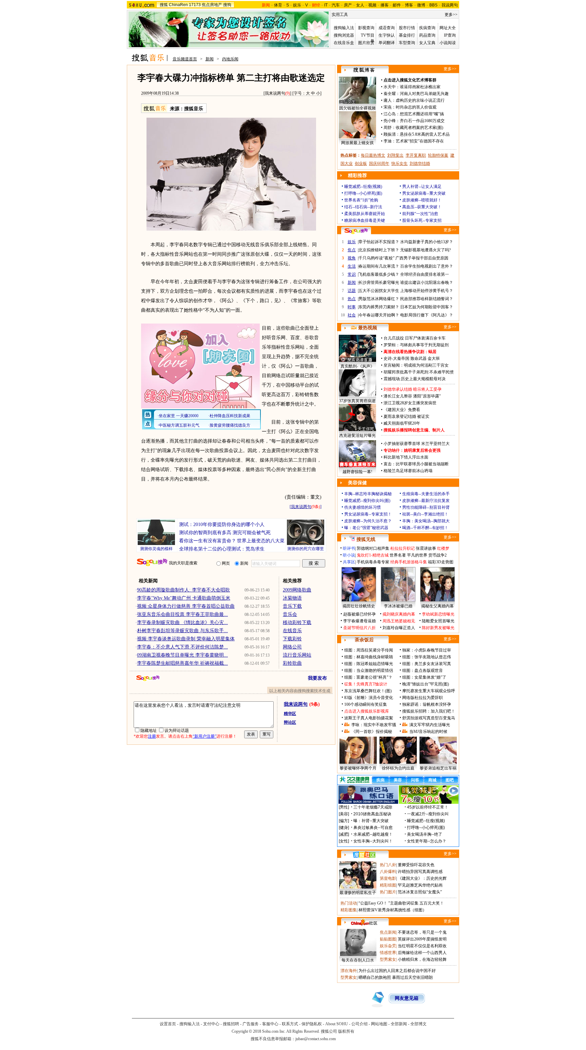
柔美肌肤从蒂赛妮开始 (364, 213)
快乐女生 (399, 163)
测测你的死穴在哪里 (305, 548)
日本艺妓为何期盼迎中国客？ (426, 307)
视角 (352, 258)
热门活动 (348, 903)
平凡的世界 (417, 555)
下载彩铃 (292, 638)
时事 (352, 307)
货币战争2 (437, 555)
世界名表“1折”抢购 (361, 200)
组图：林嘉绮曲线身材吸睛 (368, 657)
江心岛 (390, 114)
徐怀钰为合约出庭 (398, 768)
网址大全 (448, 27)
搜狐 (164, 4)
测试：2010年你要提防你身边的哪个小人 (222, 524)
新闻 (210, 59)
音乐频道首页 (185, 59)
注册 (152, 736)
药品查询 (427, 35)
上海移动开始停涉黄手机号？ (426, 290)
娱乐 (297, 5)
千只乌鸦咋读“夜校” (376, 258)
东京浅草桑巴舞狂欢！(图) (368, 690)
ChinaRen (178, 4)
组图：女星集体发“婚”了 (424, 677)
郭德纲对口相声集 (373, 548)
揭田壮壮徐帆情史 (359, 606)
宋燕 (388, 107)
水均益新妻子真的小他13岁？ (426, 241)
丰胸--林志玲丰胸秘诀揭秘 (368, 493)
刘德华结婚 (420, 163)
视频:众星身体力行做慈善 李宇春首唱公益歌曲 (186, 606)
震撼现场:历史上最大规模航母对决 (415, 378)
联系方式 (290, 1024)
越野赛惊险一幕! (357, 471)
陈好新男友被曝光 (438, 627)
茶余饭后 (364, 639)
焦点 (352, 250)
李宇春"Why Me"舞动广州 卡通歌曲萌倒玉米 (183, 598)
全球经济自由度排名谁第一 (424, 274)
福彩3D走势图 (440, 562)
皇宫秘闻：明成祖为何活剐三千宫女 (416, 365)
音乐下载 (292, 606)
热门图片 (388, 892)
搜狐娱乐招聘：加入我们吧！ (428, 711)
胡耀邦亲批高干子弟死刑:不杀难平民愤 (419, 372)
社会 (352, 315)
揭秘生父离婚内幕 (437, 606)
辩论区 (290, 722)
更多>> (451, 14)
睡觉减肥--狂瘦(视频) (363, 186)
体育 (278, 5)
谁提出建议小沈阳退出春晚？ (426, 282)
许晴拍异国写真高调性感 (420, 871)
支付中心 (211, 1024)
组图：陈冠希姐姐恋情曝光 (368, 663)
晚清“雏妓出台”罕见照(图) (425, 684)
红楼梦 (443, 548)
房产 (348, 5)
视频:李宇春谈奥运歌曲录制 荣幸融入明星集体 (186, 638)
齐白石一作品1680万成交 (422, 120)
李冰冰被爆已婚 (398, 606)
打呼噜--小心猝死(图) (363, 193)
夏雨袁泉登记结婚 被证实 (406, 416)
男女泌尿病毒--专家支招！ (368, 514)
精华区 (290, 713)
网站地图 (379, 1024)
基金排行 (407, 35)
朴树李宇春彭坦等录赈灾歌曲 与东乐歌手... (182, 630)
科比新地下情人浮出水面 (406, 457)
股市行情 (407, 27)
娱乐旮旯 (388, 946)
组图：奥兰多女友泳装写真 (426, 663)
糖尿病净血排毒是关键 (364, 220)
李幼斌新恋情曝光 (438, 614)
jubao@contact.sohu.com (315, 1038)
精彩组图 (388, 885)
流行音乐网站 (297, 655)
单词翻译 (386, 42)
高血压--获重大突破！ (422, 207)
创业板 (361, 163)
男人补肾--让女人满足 (422, 186)
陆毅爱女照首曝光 (438, 621)
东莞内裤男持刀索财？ (378, 307)
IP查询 (450, 35)
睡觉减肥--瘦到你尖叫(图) (367, 500)
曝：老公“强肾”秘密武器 (366, 527)
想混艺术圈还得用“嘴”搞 (422, 114)
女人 (360, 5)
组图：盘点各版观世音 (422, 670)
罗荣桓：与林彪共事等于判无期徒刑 (416, 345)
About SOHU (336, 1024)
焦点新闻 (388, 932)
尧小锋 (390, 120)
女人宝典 (427, 42)
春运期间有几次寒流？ (378, 266)
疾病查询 (427, 27)
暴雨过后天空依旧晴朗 (412, 977)
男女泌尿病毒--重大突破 (424, 193)
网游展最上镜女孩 (357, 142)
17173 (195, 4)
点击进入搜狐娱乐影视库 (366, 711)
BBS (433, 5)
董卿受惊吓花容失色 (416, 864)
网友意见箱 (406, 998)
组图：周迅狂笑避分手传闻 (368, 650)
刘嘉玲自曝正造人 (399, 627)
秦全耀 (390, 93)
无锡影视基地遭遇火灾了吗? (425, 250)
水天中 (390, 86)
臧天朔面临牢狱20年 (402, 423)
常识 (352, 274)
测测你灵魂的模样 (156, 548)
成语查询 (386, 27)
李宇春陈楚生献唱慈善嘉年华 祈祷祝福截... (182, 663)
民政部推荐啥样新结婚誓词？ (426, 298)
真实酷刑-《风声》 (357, 366)
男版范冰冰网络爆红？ (378, 298)
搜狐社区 (364, 854)
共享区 (349, 562)
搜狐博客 (364, 70)
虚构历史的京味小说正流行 (420, 100)
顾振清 (390, 134)
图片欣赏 (366, 42)
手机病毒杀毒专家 (373, 562)
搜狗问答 (356, 231)
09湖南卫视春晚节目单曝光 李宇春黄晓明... (182, 655)
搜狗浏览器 (344, 35)
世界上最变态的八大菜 (261, 540)
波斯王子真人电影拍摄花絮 (368, 718)
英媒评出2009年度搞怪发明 (422, 939)
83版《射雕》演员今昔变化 (368, 697)
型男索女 (388, 959)
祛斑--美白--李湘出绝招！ (425, 514)
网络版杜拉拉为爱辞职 (422, 697)
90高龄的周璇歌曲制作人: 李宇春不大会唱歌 (183, 589)
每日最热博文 (373, 155)
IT (326, 5)
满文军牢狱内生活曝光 (429, 724)
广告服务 (250, 1024)
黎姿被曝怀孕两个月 (358, 768)
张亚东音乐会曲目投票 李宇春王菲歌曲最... (182, 614)
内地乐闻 (230, 59)
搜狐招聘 (231, 1024)
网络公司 (292, 646)
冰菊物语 (292, 598)
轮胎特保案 (438, 155)
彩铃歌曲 (292, 663)
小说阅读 (448, 42)
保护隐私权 (311, 1024)
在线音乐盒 (344, 42)
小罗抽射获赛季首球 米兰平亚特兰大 (417, 443)
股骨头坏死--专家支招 (422, 220)
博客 (409, 5)
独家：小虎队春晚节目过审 (426, 650)
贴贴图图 (388, 939)
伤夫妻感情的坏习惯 (362, 507)
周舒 (388, 127)
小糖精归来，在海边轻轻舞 (422, 959)
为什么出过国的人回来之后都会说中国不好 (397, 970)
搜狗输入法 (344, 27)
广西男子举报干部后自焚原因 (421, 258)
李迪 (388, 141)
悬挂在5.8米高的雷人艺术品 (425, 134)
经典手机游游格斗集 (408, 562)
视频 (372, 5)
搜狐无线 (365, 539)
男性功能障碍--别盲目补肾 (426, 507)
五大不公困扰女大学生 (378, 290)
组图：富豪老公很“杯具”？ (368, 677)
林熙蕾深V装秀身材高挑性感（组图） (392, 910)
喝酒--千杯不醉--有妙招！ (425, 527)
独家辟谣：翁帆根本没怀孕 (426, 704)
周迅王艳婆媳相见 (399, 621)
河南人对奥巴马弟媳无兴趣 (424, 93)
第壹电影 (388, 878)
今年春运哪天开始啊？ (378, 315)
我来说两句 (275, 93)
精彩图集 (348, 910)
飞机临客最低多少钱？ (378, 274)
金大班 (434, 358)
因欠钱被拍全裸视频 (357, 108)
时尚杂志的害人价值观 (416, 107)
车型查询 (407, 42)
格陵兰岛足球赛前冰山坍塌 (408, 470)
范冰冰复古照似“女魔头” (420, 892)
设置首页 (168, 1024)
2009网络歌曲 (297, 589)
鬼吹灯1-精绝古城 (373, 555)
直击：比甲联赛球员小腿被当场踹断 (416, 464)
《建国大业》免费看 (402, 409)
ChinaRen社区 (364, 922)
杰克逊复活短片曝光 (357, 435)
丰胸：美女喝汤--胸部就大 (426, 521)
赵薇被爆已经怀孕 (359, 614)
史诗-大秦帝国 (396, 358)
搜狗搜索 (152, 562)
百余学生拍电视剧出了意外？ (426, 266)
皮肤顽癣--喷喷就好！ (422, 200)
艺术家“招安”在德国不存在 (420, 141)
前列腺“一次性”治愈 (420, 213)
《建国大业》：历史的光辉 (422, 878)
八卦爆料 (388, 871)
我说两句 (450, 5)
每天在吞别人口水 (357, 960)
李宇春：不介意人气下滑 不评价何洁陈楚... (182, 646)
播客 (384, 5)
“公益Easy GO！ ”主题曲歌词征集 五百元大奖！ (401, 903)
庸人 (388, 100)
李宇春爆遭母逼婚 (359, 621)
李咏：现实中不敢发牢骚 (373, 724)
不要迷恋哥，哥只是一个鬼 (422, 932)
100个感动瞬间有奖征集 (365, 704)
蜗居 (432, 351)
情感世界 (388, 952)
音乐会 (290, 614)
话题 (352, 290)
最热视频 (367, 327)
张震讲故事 (426, 548)
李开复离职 (416, 155)
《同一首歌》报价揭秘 (371, 731)
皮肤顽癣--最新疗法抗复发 (426, 500)
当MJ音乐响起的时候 (428, 731)
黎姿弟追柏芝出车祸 (438, 768)
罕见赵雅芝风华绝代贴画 (420, 885)
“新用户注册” (204, 736)
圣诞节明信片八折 (359, 627)
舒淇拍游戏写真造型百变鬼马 (428, 718)
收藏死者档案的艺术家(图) (419, 127)
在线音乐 (292, 630)
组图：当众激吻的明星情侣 (368, 670)
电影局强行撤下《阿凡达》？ (426, 315)
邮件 (397, 5)
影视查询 (366, 27)
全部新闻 (399, 1024)
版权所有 (346, 1031)
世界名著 (398, 555)
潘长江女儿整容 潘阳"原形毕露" (412, 396)
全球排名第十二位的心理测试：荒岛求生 (222, 548)
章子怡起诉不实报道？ (378, 241)
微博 (421, 5)
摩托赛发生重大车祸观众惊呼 (428, 690)
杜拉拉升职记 (402, 548)
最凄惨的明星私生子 (357, 892)
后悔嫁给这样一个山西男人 (422, 952)
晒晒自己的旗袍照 (374, 977)
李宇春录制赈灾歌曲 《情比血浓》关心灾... (182, 622)
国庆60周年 (379, 163)
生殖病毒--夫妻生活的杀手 (426, 493)
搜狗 (227, 4)
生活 (352, 266)
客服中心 (270, 1024)
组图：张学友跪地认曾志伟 (426, 657)
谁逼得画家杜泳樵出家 (420, 86)
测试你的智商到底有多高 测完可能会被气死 (225, 532)
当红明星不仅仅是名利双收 (422, 946)
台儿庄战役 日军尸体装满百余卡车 (415, 338)
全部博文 (418, 1024)
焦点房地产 (212, 4)
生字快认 (386, 35)
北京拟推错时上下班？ (378, 250)
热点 (352, 298)
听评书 (349, 548)
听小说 (349, 555)
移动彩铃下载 (297, 622)
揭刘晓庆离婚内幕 (399, 614)
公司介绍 (359, 1024)
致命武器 (418, 358)
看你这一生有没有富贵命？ (207, 540)
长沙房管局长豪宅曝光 (378, 282)
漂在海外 (348, 970)
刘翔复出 (395, 155)
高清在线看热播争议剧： (406, 351)
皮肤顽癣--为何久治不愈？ (368, 521)
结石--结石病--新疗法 (363, 207)
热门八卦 (388, 864)
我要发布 (317, 678)
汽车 (336, 5)
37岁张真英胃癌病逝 (357, 400)
